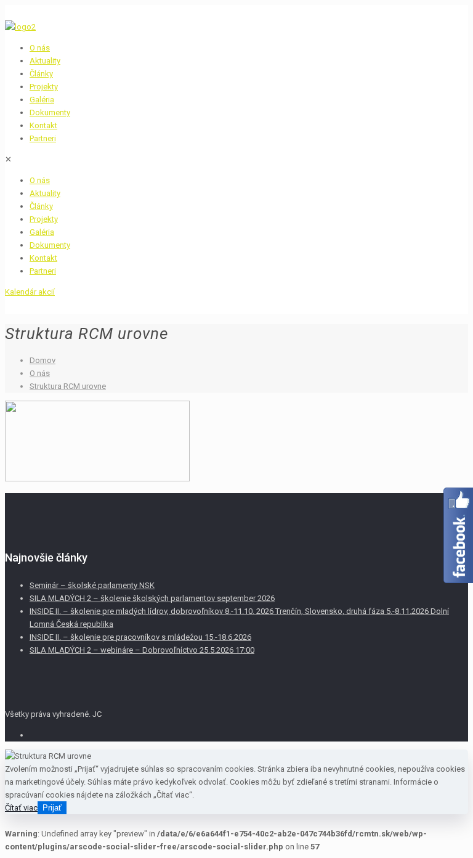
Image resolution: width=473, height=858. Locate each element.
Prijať (52, 807)
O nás (40, 373)
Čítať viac (21, 807)
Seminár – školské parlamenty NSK (92, 585)
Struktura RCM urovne (68, 386)
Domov (42, 360)
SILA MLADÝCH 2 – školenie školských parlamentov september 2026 (152, 598)
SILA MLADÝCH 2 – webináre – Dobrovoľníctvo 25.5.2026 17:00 (142, 650)
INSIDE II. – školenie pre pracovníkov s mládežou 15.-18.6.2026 (140, 637)
